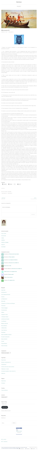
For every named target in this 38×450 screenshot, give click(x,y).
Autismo (2, 296)
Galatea (2, 312)
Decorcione (6, 265)
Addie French (6, 271)
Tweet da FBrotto (4, 390)
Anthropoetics (4, 292)
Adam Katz (3, 290)
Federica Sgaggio (4, 307)
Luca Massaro (3, 321)
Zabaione (9, 191)
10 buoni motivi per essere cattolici (7, 366)
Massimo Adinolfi (4, 323)
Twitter (3, 388)
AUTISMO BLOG (4, 298)
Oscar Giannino (4, 330)
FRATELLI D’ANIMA (4, 242)
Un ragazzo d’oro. (14, 271)
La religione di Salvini (13, 259)
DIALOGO (3, 244)
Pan (10, 265)
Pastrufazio (3, 332)
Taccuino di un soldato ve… (14, 262)
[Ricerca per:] (6, 422)
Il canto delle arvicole (34, 198)
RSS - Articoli (3, 439)
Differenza (3, 373)
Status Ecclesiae (4, 345)
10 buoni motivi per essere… (14, 253)
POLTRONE (3, 246)
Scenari (2, 341)
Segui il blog (4, 401)
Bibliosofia (3, 301)
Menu (19, 6)
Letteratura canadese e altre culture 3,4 (8, 371)
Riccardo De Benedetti (5, 336)
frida (5, 277)
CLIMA (2, 237)
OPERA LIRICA (4, 327)
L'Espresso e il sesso (5, 368)
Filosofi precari (4, 310)
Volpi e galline (12, 256)
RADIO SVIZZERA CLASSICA (6, 334)
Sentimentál (3, 235)
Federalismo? (3, 364)
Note (6, 191)
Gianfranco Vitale (4, 314)
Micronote (10, 193)
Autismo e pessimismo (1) (6, 362)
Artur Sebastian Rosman (5, 294)
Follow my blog (19, 432)
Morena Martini (4, 325)
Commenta (33, 214)
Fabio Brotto (4, 193)
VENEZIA (3, 240)
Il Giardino (3, 383)
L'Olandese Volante (4, 316)
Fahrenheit (3, 305)
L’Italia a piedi (11, 274)
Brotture (19, 2)
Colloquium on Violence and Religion (8, 303)
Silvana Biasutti (4, 343)
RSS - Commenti (4, 441)
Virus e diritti (3, 233)
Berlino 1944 (3, 198)
